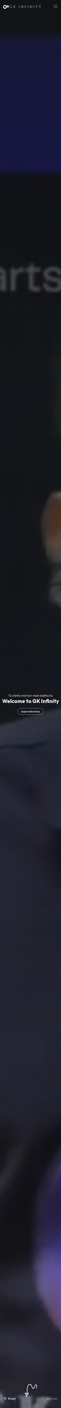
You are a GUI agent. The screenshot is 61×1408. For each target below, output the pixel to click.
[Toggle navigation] (55, 6)
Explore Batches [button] (30, 711)
